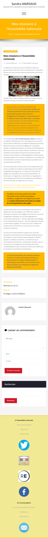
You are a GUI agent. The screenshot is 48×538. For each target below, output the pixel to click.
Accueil (10, 34)
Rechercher (10, 384)
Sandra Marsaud (11, 63)
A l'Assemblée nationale (30, 63)
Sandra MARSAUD (24, 4)
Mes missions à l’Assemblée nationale (27, 34)
